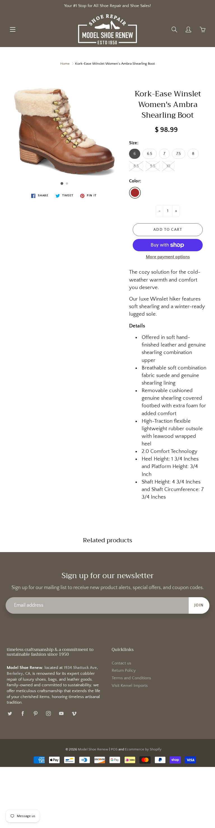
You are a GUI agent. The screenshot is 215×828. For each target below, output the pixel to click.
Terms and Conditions (131, 678)
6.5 (149, 154)
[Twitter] (10, 713)
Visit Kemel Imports (130, 685)
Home (65, 64)
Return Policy (124, 670)
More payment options (168, 256)
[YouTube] (61, 713)
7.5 (178, 154)
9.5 (152, 166)
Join (199, 605)
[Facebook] (22, 713)
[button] (61, 183)
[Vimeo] (74, 713)
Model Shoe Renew (93, 749)
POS (114, 749)
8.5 (136, 166)
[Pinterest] (35, 713)
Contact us (121, 663)
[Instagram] (48, 713)
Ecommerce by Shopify (143, 749)
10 (168, 166)
